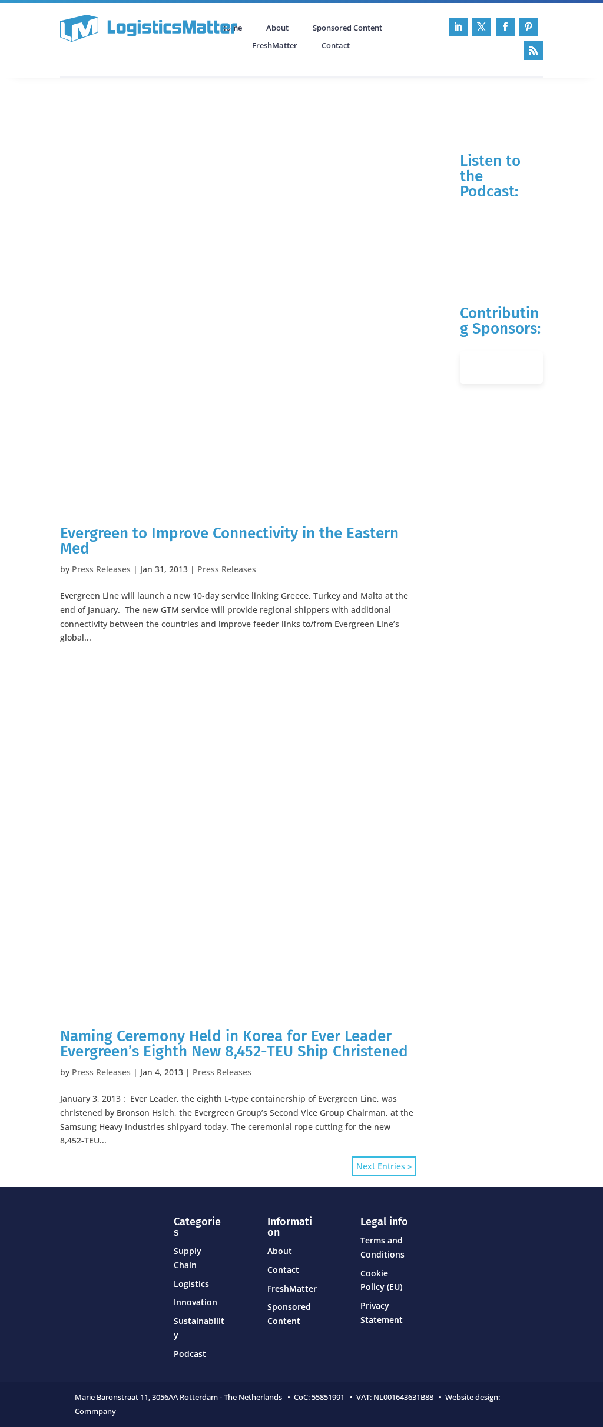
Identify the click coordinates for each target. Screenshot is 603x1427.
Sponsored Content (347, 28)
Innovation (195, 1302)
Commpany (96, 1411)
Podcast (186, 97)
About (277, 28)
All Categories (93, 97)
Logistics (191, 1283)
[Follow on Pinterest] (528, 27)
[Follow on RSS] (533, 50)
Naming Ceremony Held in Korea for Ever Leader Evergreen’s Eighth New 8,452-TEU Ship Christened (234, 1044)
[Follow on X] (481, 27)
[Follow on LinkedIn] (458, 27)
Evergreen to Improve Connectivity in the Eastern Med (229, 541)
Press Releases (101, 569)
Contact (336, 46)
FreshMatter (274, 46)
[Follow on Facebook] (505, 27)
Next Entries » (384, 1166)
